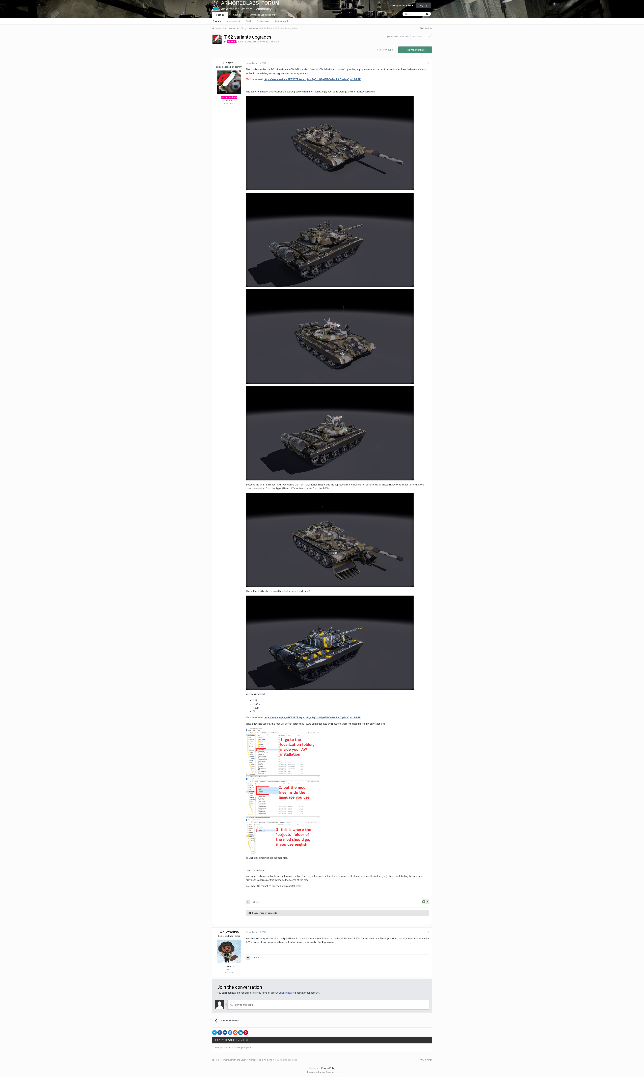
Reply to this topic (415, 49)
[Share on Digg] (225, 1032)
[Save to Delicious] (230, 1032)
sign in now (286, 992)
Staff (248, 21)
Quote (256, 902)
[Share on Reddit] (235, 1032)
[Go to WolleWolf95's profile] (229, 951)
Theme (313, 1068)
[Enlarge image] (330, 142)
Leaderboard (281, 21)
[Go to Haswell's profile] (217, 39)
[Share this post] (428, 63)
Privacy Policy (328, 1068)
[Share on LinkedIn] (240, 1032)
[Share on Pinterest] (245, 1032)
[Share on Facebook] (219, 1032)
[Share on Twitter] (214, 1032)
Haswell (229, 63)
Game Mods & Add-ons (267, 41)
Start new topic (385, 49)
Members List (233, 21)
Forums (217, 21)
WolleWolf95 (229, 932)
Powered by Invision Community (322, 1072)
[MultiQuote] (248, 902)
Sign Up (423, 5)
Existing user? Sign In (401, 5)
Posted (256, 63)
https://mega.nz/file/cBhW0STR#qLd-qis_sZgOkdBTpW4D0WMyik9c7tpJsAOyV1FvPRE (312, 79)
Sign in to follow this (399, 36)
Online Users (263, 21)
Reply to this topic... (244, 1004)
